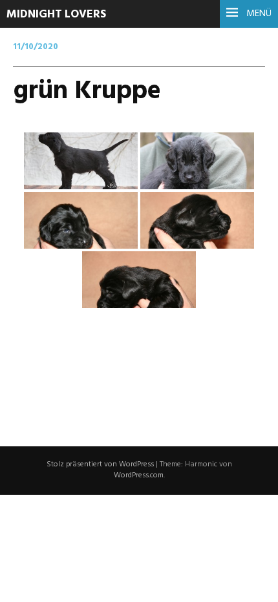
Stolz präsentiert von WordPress (100, 464)
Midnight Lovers (56, 14)
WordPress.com (139, 475)
